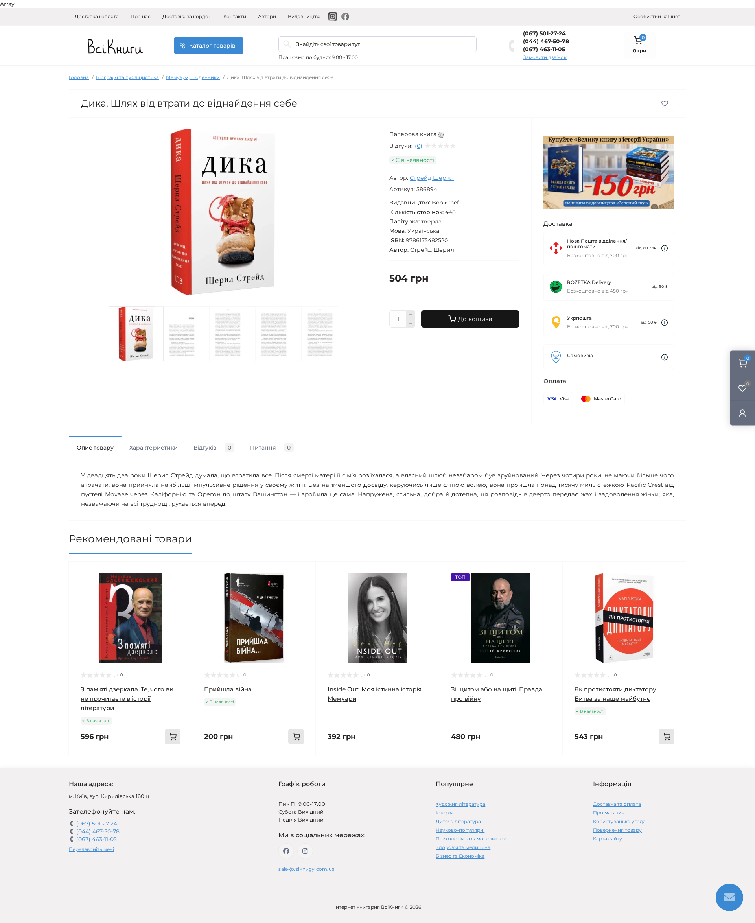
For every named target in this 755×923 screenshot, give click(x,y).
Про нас (141, 16)
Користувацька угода (619, 821)
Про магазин (608, 813)
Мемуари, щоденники (193, 77)
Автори (267, 16)
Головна (79, 77)
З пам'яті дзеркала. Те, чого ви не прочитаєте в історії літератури (127, 698)
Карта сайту (607, 839)
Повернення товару (617, 830)
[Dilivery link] (664, 248)
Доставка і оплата (97, 16)
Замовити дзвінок (545, 57)
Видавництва (304, 16)
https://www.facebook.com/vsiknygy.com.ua (286, 851)
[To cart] (172, 736)
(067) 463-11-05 (544, 49)
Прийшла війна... (229, 689)
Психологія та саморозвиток (471, 839)
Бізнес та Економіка (460, 856)
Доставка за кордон (187, 16)
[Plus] (411, 314)
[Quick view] (180, 573)
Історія (444, 813)
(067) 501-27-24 (544, 33)
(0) (418, 146)
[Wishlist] (180, 588)
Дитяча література (458, 821)
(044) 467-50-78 (546, 41)
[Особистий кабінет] (742, 412)
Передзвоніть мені (91, 849)
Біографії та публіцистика (127, 77)
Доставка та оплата (617, 804)
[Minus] (411, 323)
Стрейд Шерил (432, 177)
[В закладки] (665, 103)
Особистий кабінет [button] (656, 16)
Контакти (234, 16)
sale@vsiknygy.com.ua (306, 869)
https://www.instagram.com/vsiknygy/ (305, 851)
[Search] (287, 44)
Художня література (460, 804)
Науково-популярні (460, 830)
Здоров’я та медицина (463, 847)
